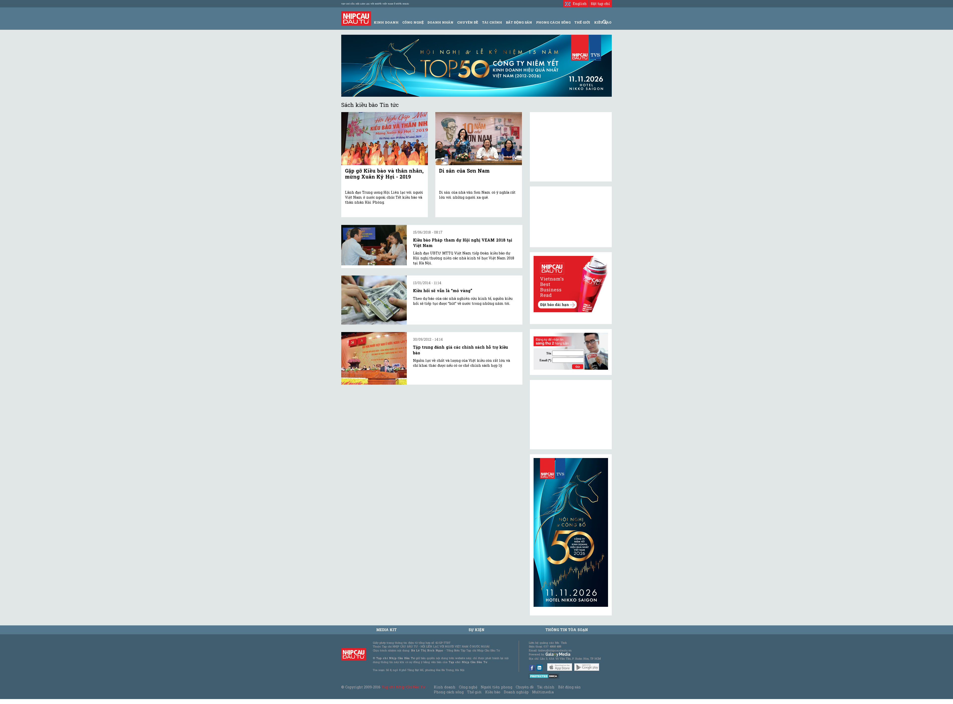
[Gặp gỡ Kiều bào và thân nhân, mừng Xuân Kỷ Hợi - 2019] (384, 138)
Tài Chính (492, 22)
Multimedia (543, 692)
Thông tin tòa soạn (566, 629)
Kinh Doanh (386, 22)
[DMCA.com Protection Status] (544, 676)
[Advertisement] (571, 415)
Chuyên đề (467, 22)
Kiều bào (492, 692)
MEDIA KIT (386, 629)
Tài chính (545, 687)
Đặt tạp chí (600, 3)
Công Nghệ (412, 22)
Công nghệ (468, 687)
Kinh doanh (444, 687)
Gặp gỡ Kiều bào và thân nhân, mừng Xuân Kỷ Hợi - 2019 (384, 173)
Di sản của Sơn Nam (464, 170)
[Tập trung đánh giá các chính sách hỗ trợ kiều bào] (374, 358)
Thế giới (582, 22)
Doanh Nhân (440, 22)
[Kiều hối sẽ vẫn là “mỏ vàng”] (374, 300)
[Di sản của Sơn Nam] (478, 138)
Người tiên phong (496, 687)
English (578, 3)
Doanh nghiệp (516, 692)
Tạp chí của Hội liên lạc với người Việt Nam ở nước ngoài (375, 3)
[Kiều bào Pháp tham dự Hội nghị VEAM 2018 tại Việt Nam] (374, 245)
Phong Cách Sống (553, 22)
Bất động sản (519, 22)
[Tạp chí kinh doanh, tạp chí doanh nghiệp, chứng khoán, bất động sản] (356, 18)
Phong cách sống (448, 692)
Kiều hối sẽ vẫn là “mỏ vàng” (442, 290)
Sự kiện (476, 629)
